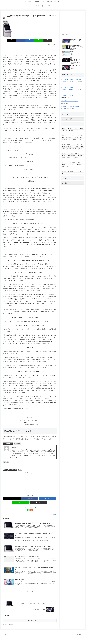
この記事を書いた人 (9, 443)
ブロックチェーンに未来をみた (69, 95)
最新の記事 (18, 443)
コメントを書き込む (30, 620)
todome (25, 422)
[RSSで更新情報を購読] (31, 510)
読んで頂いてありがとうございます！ (30, 420)
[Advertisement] (30, 49)
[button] (47, 40)
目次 (28, 417)
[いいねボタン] (4, 462)
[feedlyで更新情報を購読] (28, 510)
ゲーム (5, 469)
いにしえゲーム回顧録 (13, 469)
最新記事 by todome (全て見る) (31, 424)
